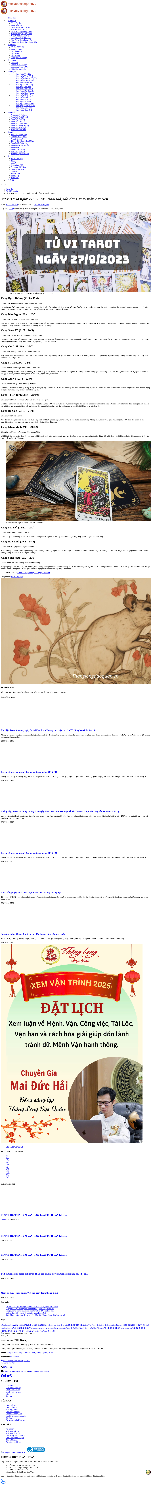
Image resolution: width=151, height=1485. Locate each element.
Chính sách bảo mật (13, 1390)
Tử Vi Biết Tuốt (12, 205)
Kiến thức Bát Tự (12, 1431)
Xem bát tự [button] (12, 21)
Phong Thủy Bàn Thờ (100, 1325)
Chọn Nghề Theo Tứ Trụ (20, 27)
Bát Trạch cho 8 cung (19, 65)
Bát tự (13, 163)
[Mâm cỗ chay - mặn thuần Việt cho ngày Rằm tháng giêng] (8, 1288)
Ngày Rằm (47, 1325)
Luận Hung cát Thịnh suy (15, 1436)
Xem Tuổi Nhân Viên (19, 123)
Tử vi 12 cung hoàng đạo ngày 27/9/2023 (33, 573)
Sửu (7, 1158)
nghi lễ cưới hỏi (138, 1324)
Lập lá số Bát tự (12, 1405)
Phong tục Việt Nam (18, 167)
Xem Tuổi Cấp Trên (18, 121)
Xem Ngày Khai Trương (25, 93)
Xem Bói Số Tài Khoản (20, 145)
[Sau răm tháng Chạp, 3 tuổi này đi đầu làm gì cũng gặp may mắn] (24, 929)
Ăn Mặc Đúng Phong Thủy (21, 32)
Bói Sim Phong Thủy (19, 137)
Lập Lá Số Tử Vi (17, 47)
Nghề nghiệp (8, 1328)
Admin (3, 1220)
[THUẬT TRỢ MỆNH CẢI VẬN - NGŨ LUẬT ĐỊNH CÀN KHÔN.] (18, 1210)
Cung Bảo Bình (14, 1330)
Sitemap (9, 1396)
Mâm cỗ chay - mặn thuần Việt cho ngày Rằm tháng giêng (29, 1293)
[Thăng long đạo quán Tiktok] (5, 1376)
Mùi (7, 1171)
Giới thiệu (11, 180)
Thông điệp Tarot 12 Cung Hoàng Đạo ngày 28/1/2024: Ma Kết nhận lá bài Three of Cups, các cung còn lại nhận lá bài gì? (61, 811)
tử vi (3, 1325)
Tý (7, 1156)
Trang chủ (12, 18)
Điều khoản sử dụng (13, 1388)
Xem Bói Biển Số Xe (19, 143)
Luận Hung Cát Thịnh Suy (21, 38)
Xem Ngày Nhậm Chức (25, 104)
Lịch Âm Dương (17, 51)
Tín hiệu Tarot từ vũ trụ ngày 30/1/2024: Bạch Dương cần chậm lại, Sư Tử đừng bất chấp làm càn (48, 730)
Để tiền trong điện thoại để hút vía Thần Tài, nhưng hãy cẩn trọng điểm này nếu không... (44, 1274)
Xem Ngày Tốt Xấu (23, 74)
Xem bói (11, 132)
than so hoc (9, 1325)
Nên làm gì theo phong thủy (21, 40)
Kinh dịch (14, 171)
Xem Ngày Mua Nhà (23, 101)
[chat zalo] (3, 1483)
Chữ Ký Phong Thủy (126, 1328)
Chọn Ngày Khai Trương (93, 1328)
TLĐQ (11, 209)
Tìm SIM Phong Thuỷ (14, 1414)
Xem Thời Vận (16, 25)
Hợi (7, 1179)
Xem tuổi (11, 112)
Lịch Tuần (15, 53)
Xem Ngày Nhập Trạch (24, 89)
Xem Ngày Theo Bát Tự (25, 76)
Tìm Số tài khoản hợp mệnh (16, 1416)
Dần (7, 1160)
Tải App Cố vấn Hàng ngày (16, 1420)
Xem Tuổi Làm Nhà (18, 130)
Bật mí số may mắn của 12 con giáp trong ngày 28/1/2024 (29, 853)
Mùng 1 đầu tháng (34, 1324)
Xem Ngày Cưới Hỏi (23, 97)
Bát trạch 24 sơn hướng (19, 67)
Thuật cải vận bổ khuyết (15, 1438)
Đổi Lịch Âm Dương (19, 58)
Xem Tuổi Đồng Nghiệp (20, 125)
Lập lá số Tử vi (11, 1407)
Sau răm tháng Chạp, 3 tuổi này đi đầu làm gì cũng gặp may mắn (33, 934)
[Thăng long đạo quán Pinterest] (10, 1376)
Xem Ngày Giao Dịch (24, 110)
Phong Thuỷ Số (11, 1440)
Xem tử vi (12, 45)
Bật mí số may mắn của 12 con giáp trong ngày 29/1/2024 (29, 772)
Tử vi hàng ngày (17, 159)
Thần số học (15, 173)
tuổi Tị (32, 1328)
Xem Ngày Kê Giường (24, 95)
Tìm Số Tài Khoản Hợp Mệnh (22, 141)
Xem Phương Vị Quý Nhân (21, 34)
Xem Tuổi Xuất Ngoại (19, 117)
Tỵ (7, 1167)
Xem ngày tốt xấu (12, 1410)
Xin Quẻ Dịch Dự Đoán (20, 154)
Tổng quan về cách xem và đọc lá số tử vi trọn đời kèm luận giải (30, 1311)
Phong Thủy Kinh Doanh (75, 1328)
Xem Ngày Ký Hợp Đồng (25, 106)
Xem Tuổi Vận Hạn (18, 128)
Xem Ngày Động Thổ (24, 82)
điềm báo (115, 1325)
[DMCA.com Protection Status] (13, 1452)
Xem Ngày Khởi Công (24, 85)
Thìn (7, 1164)
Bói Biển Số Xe (39, 1328)
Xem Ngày (15, 176)
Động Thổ (88, 1325)
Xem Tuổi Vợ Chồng (19, 115)
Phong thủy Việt (17, 165)
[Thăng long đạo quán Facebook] (2, 1376)
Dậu (7, 1175)
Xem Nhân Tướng (18, 149)
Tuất (7, 1177)
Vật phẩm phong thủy (19, 69)
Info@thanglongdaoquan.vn (42, 1352)
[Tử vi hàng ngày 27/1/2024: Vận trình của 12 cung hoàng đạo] (24, 888)
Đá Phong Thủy (111, 1327)
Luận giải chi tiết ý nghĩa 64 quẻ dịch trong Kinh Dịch (26, 1313)
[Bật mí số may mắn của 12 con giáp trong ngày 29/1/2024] (24, 767)
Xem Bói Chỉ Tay (17, 147)
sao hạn (110, 1325)
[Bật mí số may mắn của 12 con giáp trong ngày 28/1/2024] (24, 848)
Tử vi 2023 (10, 1429)
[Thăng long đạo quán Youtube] (8, 1376)
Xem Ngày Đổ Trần (23, 87)
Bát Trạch (9, 1418)
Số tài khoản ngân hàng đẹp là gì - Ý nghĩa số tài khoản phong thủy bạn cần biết (35, 1315)
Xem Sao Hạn (16, 49)
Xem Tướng (19, 1324)
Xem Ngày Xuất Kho (24, 108)
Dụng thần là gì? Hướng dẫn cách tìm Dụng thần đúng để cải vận (30, 1309)
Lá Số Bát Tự (16, 23)
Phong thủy (12, 60)
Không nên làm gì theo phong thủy (24, 42)
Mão (7, 1162)
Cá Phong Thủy (22, 1327)
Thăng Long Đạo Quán (14, 1147)
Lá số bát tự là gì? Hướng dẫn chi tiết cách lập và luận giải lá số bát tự (32, 1307)
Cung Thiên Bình (50, 1331)
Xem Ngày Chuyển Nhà (25, 80)
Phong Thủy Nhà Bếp (59, 1325)
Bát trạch (14, 63)
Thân (8, 1173)
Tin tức (10, 156)
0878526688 (14, 1356)
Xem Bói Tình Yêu (18, 139)
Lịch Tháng (15, 56)
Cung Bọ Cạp (38, 1331)
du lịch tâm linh (76, 1324)
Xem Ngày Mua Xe (23, 99)
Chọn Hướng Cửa (60, 1328)
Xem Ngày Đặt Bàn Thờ (25, 91)
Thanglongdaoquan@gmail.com (18, 1352)
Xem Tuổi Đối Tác (18, 119)
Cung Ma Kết (28, 1331)
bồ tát (127, 1324)
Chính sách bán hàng (13, 1392)
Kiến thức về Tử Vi (13, 1433)
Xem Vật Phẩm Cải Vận (20, 36)
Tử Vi (13, 161)
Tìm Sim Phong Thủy (19, 135)
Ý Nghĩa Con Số (49, 1328)
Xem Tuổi (15, 178)
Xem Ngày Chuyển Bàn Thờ (26, 78)
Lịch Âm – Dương (13, 1412)
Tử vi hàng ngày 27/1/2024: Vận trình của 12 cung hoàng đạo (31, 892)
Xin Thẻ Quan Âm (18, 152)
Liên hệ (8, 1394)
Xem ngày (12, 71)
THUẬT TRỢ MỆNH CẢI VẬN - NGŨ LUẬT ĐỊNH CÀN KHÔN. (34, 1215)
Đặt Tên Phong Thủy (19, 29)
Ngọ (7, 1169)
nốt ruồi (122, 1325)
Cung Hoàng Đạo (17, 169)
